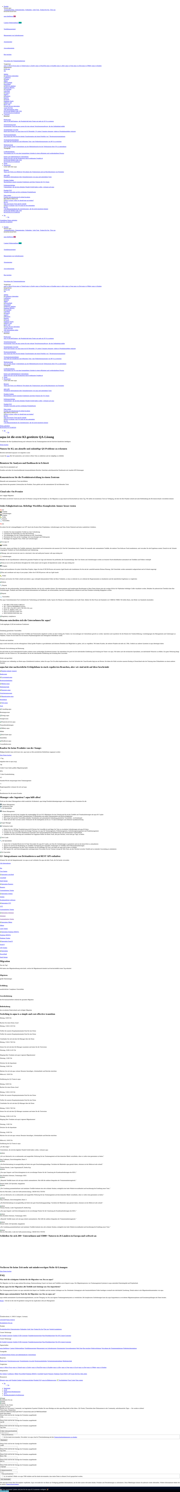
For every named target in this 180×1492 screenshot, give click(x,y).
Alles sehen (83, 1374)
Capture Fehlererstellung (17, 1348)
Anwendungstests (70, 1348)
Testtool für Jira (38, 1329)
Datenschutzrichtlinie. (12, 1484)
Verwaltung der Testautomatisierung (112, 1348)
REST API (67, 1374)
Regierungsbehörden (41, 1361)
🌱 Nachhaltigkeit (62, 1380)
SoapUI (46, 1374)
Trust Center (71, 1380)
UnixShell (40, 1374)
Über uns (46, 1329)
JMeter (16, 1374)
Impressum (7, 1388)
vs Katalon (97, 66)
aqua (8, 456)
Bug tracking (87, 1348)
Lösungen (7, 114)
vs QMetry (87, 66)
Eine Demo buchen (5, 755)
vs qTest (78, 66)
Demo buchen (4, 445)
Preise (5, 163)
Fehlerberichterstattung (130, 1348)
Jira (1, 1374)
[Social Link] (4, 1309)
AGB (5, 1390)
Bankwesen (3, 1361)
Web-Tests (79, 1348)
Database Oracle (59, 1374)
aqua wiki (8, 1380)
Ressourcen (7, 165)
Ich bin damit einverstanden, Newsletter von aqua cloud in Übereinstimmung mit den (40, 1437)
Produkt (6, 6)
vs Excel (74, 1367)
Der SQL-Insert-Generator (63, 1335)
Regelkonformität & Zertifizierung (14, 1395)
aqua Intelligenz (4, 1348)
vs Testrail (21, 66)
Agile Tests (30, 1329)
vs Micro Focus (10, 66)
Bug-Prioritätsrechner (48, 1335)
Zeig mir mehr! (4, 1491)
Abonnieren (4, 1440)
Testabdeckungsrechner (35, 1335)
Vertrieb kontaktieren (55, 1329)
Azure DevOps (75, 1374)
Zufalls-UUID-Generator (20, 1335)
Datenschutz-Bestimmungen (12, 1391)
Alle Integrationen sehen (11, 109)
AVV (5, 1393)
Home (2, 1301)
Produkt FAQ (38, 1380)
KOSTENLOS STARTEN (12, 113)
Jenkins (4, 1374)
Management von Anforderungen (47, 1348)
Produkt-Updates (17, 1380)
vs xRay (61, 66)
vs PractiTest (41, 66)
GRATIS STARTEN (6, 222)
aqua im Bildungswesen (49, 1380)
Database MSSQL (31, 1374)
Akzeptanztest (61, 1348)
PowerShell (22, 1374)
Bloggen (2, 1380)
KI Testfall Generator (6, 1335)
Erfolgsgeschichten (27, 1380)
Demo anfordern (12, 220)
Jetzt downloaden (5, 1479)
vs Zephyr (31, 66)
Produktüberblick (5, 1329)
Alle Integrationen (5, 863)
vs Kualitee (52, 66)
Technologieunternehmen (54, 1361)
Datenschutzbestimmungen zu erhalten (65, 1437)
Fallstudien (23, 1329)
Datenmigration (15, 1329)
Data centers (79, 1380)
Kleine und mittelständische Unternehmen (23, 1354)
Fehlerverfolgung (96, 1348)
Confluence (10, 1374)
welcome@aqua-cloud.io (7, 1320)
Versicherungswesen (13, 1361)
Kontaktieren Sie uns (6, 1323)
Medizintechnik (67, 1361)
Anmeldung (3, 220)
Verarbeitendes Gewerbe (27, 1361)
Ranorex (51, 1374)
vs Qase (69, 66)
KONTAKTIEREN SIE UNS (13, 111)
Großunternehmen (5, 1354)
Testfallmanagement (30, 1348)
